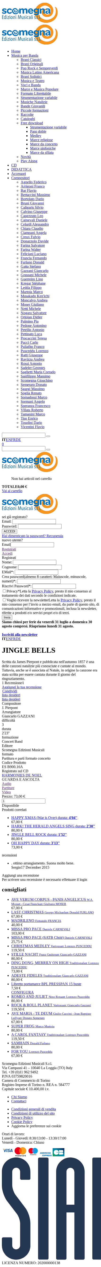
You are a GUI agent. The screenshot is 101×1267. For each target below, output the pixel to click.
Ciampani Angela (34, 233)
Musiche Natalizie (34, 102)
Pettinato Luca (31, 334)
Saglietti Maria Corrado (38, 372)
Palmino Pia (30, 321)
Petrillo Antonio (32, 330)
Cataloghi (28, 119)
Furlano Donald (32, 262)
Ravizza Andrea (32, 359)
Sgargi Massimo (33, 389)
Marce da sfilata (42, 153)
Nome (7, 562)
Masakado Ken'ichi (35, 296)
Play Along (29, 161)
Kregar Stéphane (33, 283)
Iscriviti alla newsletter (20, 635)
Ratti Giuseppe (32, 355)
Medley (35, 136)
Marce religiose (41, 140)
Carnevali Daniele (34, 220)
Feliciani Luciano (34, 254)
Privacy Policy (42, 591)
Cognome (10, 567)
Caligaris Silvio (32, 207)
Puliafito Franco (32, 347)
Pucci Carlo (29, 342)
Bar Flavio (28, 190)
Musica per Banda (24, 55)
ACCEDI (9, 531)
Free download (32, 123)
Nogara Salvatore (34, 313)
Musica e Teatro (32, 81)
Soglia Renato (31, 393)
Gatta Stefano (31, 266)
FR (13, 440)
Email (7, 521)
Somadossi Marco (34, 397)
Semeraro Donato (34, 385)
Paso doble (38, 131)
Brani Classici (31, 60)
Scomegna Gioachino (37, 380)
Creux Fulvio (30, 237)
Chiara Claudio (32, 228)
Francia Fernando (34, 258)
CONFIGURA (22, 992)
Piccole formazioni (34, 110)
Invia (7, 617)
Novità (26, 157)
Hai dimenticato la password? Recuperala (32, 536)
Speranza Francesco (35, 406)
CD (14, 165)
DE (18, 440)
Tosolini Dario (31, 423)
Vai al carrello (12, 491)
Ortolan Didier (31, 317)
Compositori (20, 178)
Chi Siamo (19, 1097)
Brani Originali (32, 64)
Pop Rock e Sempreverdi (39, 68)
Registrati (9, 549)
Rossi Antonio (31, 364)
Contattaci (18, 1101)
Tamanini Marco (33, 414)
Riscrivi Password (17, 586)
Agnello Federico (34, 182)
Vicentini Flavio (32, 427)
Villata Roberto (32, 410)
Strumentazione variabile (39, 98)
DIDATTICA (21, 169)
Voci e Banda (31, 85)
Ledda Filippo (31, 288)
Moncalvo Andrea (34, 300)
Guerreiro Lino (32, 279)
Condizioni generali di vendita (33, 1109)
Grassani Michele (34, 275)
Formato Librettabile (36, 93)
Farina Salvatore (33, 245)
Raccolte (27, 115)
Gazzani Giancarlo (34, 271)
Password (10, 526)
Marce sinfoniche (43, 148)
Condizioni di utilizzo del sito (33, 1113)
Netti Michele (31, 309)
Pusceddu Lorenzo (34, 351)
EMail (8, 572)
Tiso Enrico (29, 418)
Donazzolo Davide (35, 241)
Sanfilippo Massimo (35, 376)
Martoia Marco (32, 292)
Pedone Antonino (34, 326)
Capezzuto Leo (32, 216)
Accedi (7, 553)
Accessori (18, 174)
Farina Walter (31, 250)
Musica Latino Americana (40, 72)
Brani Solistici (31, 77)
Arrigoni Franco (33, 186)
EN (8, 440)
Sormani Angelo (33, 401)
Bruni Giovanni (32, 203)
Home (15, 51)
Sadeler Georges (33, 368)
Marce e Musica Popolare (39, 89)
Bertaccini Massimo (35, 195)
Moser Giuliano (32, 304)
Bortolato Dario (32, 199)
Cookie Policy (21, 1122)
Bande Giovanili (33, 106)
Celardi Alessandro (35, 224)
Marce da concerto (44, 144)
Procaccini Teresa (34, 338)
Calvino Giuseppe (34, 212)
